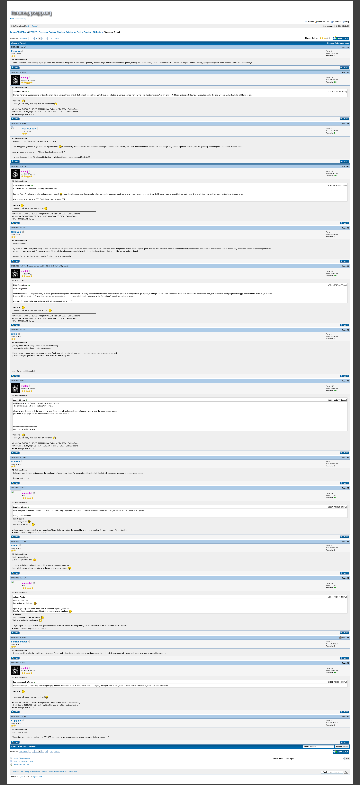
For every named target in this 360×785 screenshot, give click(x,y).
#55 (347, 488)
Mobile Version (59, 771)
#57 (347, 578)
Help (347, 22)
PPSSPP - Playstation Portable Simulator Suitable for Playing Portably (60, 32)
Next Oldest (17, 746)
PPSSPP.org (25, 771)
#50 (347, 228)
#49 (347, 166)
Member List (323, 22)
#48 (347, 123)
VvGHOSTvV (29, 128)
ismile (14, 334)
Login (27, 26)
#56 (347, 541)
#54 (347, 457)
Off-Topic (97, 32)
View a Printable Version (22, 758)
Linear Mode (344, 43)
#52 (347, 330)
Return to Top (35, 771)
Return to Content (47, 771)
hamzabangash (19, 641)
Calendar (337, 22)
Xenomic (16, 51)
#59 (347, 663)
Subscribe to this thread (22, 764)
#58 (347, 637)
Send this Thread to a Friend (23, 761)
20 (51, 38)
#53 (347, 381)
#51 (347, 266)
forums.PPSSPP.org (19, 32)
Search (311, 22)
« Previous (23, 38)
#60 (347, 716)
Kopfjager (16, 720)
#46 (347, 47)
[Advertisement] (104, 10)
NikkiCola (16, 232)
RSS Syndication (71, 771)
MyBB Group (37, 777)
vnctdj (65, 266)
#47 (347, 72)
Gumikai (15, 461)
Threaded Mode (333, 43)
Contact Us (15, 771)
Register (35, 26)
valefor (14, 545)
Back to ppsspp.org (18, 19)
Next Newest (29, 746)
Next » (57, 38)
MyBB (21, 777)
